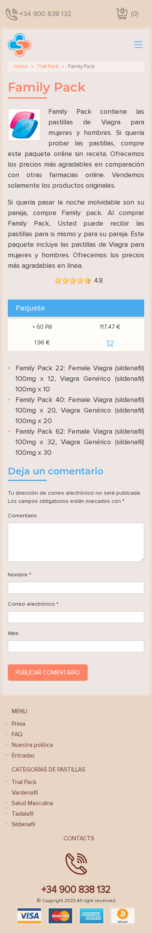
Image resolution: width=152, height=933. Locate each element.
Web (13, 633)
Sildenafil (23, 824)
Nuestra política (32, 744)
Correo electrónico (33, 604)
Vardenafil (25, 792)
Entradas (23, 755)
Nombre (19, 574)
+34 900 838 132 (45, 13)
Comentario (22, 515)
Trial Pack (48, 66)
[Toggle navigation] (138, 45)
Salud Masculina (32, 803)
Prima (18, 723)
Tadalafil (23, 813)
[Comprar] (110, 342)
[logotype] (19, 45)
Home (21, 66)
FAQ (17, 734)
